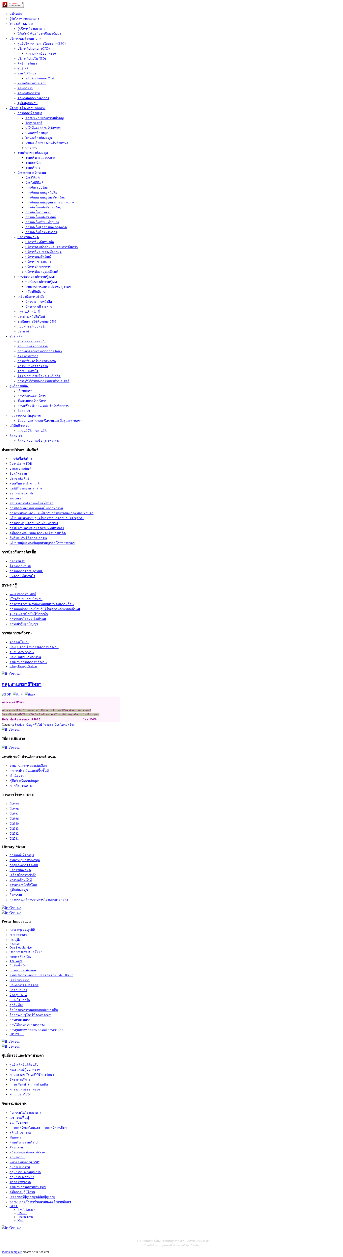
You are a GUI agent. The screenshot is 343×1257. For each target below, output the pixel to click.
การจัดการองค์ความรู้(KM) (36, 276)
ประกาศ (23, 331)
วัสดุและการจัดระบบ (31, 172)
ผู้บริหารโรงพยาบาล (31, 28)
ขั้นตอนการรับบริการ (32, 401)
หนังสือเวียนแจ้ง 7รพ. (40, 78)
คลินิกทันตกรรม (28, 93)
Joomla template (12, 1252)
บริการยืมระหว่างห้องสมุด (43, 252)
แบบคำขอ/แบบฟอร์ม (31, 326)
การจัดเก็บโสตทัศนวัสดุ (41, 232)
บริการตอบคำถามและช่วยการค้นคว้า (51, 247)
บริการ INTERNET (38, 262)
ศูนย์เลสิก (23, 68)
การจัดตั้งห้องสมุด (29, 113)
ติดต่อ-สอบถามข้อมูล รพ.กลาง (38, 440)
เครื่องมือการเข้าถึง (30, 296)
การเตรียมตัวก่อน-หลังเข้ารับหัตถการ (43, 405)
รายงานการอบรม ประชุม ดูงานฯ (48, 286)
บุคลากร (31, 147)
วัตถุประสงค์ (33, 123)
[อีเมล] (30, 694)
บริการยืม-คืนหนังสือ (39, 242)
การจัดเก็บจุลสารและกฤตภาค (46, 227)
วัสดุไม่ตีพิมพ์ (34, 182)
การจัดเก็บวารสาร (38, 212)
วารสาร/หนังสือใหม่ (31, 316)
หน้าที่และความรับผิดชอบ (43, 128)
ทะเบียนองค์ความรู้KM (41, 281)
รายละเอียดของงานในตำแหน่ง (46, 142)
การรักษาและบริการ (31, 396)
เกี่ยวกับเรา (25, 391)
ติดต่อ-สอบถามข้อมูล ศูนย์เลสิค (39, 376)
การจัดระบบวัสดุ (36, 187)
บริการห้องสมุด (28, 237)
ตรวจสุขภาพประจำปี (31, 83)
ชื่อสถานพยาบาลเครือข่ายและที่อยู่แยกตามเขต (49, 420)
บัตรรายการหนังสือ (38, 301)
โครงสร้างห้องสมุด (38, 138)
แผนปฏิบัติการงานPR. (32, 430)
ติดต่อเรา (23, 410)
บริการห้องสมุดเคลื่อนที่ (41, 272)
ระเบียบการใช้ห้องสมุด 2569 (36, 321)
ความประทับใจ (28, 371)
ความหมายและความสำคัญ (44, 118)
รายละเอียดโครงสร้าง (59, 724)
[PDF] (6, 694)
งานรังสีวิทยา (26, 73)
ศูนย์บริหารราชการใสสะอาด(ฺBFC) (41, 43)
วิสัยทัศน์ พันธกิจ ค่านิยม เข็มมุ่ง (39, 33)
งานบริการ (32, 167)
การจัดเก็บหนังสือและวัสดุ (43, 207)
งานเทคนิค (33, 162)
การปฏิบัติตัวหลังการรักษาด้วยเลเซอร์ (43, 381)
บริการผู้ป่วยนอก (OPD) (33, 48)
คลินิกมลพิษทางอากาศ (33, 98)
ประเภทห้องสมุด (36, 133)
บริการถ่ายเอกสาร (38, 267)
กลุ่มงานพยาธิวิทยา (21, 684)
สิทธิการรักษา (27, 63)
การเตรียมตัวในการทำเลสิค (36, 361)
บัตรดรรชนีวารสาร (38, 306)
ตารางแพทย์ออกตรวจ (40, 53)
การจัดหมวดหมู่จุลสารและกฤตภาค (49, 202)
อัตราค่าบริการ (27, 356)
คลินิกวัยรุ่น (25, 88)
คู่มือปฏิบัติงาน (27, 103)
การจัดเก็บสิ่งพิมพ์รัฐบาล (42, 222)
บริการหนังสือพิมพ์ (38, 257)
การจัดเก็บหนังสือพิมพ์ (40, 217)
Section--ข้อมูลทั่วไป (28, 724)
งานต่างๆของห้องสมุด (32, 152)
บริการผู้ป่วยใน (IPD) (31, 58)
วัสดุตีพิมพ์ (32, 177)
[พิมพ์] (18, 694)
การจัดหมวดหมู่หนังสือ (41, 192)
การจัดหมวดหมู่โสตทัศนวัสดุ (45, 197)
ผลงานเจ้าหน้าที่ (28, 311)
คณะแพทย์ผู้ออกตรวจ (32, 346)
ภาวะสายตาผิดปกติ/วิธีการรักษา (39, 351)
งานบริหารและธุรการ (40, 157)
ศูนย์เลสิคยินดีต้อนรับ (31, 341)
